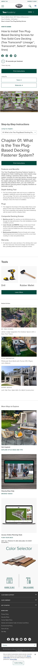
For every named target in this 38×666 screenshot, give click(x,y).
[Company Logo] (19, 6)
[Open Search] (30, 6)
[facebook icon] (2, 56)
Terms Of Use (5, 628)
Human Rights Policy (6, 620)
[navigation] (19, 4)
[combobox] (19, 132)
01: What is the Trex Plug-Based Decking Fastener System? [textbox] (19, 132)
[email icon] (15, 56)
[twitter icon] (11, 56)
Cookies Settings (18, 663)
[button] (19, 101)
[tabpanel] (19, 208)
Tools (18, 80)
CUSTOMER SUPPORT (7, 595)
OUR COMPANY (5, 600)
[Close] (35, 654)
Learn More (19, 292)
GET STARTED (5, 605)
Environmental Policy (7, 626)
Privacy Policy (5, 614)
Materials (18, 85)
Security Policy (5, 617)
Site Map (3, 631)
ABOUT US (4, 1)
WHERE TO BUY (32, 1)
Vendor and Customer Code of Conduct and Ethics (15, 623)
